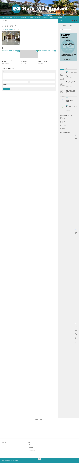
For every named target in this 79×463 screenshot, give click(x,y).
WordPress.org (32, 452)
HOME (3, 17)
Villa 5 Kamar (30, 17)
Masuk (30, 444)
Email (31, 80)
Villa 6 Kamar (37, 17)
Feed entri (31, 447)
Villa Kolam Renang (64, 126)
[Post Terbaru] (62, 68)
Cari (72, 29)
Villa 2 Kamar (9, 17)
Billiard (61, 117)
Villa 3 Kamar (16, 17)
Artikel (65, 17)
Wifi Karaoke (62, 128)
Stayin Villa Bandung (9, 29)
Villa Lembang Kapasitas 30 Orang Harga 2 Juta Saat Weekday (71, 107)
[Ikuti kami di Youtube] (72, 21)
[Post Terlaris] (66, 68)
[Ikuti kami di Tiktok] (74, 21)
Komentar (5, 71)
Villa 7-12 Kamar (63, 125)
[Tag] (75, 68)
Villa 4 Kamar (23, 17)
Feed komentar (32, 450)
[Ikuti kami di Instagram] (76, 21)
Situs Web (5, 84)
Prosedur (60, 17)
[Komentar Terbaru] (71, 68)
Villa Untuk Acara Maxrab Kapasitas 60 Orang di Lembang (70, 100)
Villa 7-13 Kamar (45, 17)
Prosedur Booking (14, 460)
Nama (4, 80)
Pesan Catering (53, 17)
